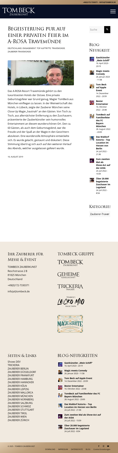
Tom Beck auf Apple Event (101, 87)
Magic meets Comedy (102, 72)
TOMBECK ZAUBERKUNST (25, 446)
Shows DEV (14, 361)
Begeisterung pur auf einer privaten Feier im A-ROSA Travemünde (38, 35)
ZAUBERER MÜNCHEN (20, 396)
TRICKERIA (13, 365)
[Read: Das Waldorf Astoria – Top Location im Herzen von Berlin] (92, 138)
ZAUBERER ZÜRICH (18, 420)
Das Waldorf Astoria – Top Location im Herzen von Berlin (103, 142)
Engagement (29, 48)
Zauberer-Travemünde (19, 51)
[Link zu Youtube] (108, 446)
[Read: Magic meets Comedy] (92, 72)
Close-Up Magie (17, 111)
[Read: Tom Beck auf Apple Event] (92, 86)
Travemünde (58, 48)
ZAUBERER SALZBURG (20, 403)
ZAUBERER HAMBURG (20, 379)
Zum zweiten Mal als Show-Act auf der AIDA (103, 163)
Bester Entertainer (102, 102)
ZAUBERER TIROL (17, 413)
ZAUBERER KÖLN (17, 385)
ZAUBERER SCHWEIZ (19, 406)
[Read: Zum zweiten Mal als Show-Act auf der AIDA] (92, 160)
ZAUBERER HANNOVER (21, 382)
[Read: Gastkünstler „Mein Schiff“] (92, 59)
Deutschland (15, 48)
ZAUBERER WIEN (17, 416)
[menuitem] (111, 11)
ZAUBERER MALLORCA (20, 392)
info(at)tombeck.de (19, 291)
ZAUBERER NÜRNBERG (21, 399)
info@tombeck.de (107, 2)
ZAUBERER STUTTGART (21, 409)
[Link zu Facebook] (98, 446)
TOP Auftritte (44, 48)
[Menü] (111, 11)
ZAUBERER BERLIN (18, 368)
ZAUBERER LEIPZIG (18, 389)
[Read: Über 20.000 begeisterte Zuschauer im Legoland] (92, 180)
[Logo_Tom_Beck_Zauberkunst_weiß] (18, 11)
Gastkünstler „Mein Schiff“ (103, 59)
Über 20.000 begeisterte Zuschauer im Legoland (103, 183)
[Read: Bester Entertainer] (92, 102)
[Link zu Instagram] (103, 446)
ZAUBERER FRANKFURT (21, 375)
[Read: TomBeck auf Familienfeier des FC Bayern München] (92, 116)
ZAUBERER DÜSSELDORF (22, 372)
